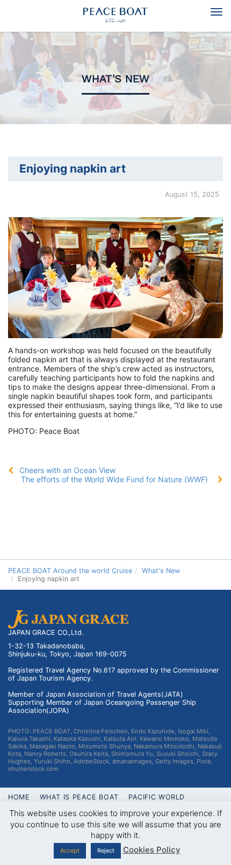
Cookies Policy (152, 850)
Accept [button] (70, 850)
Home (19, 797)
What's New (115, 79)
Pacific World (156, 797)
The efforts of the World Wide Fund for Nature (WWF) (114, 479)
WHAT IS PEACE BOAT (79, 797)
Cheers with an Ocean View (67, 470)
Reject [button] (105, 850)
